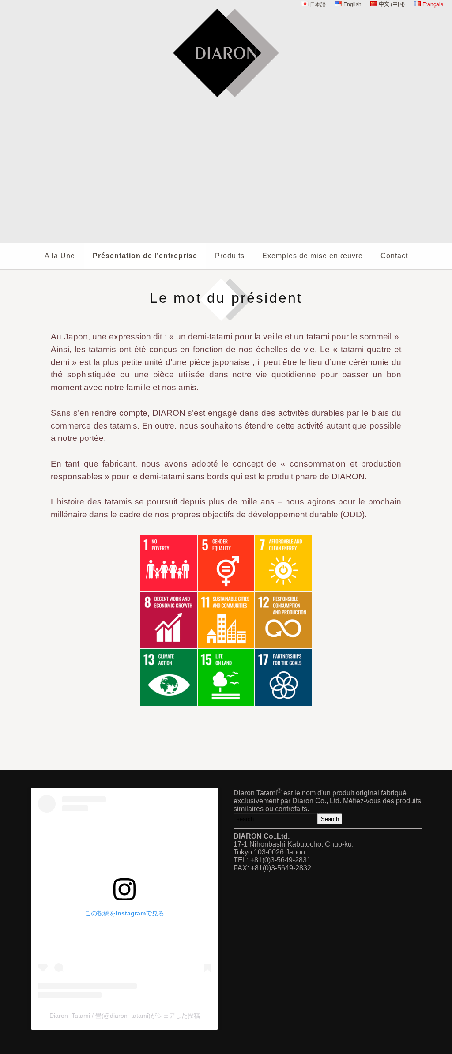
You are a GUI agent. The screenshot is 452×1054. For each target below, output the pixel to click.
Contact (394, 256)
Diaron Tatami (226, 102)
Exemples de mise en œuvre (312, 256)
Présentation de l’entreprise (145, 256)
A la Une (60, 256)
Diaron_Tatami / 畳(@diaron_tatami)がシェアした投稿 (124, 1015)
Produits (230, 256)
